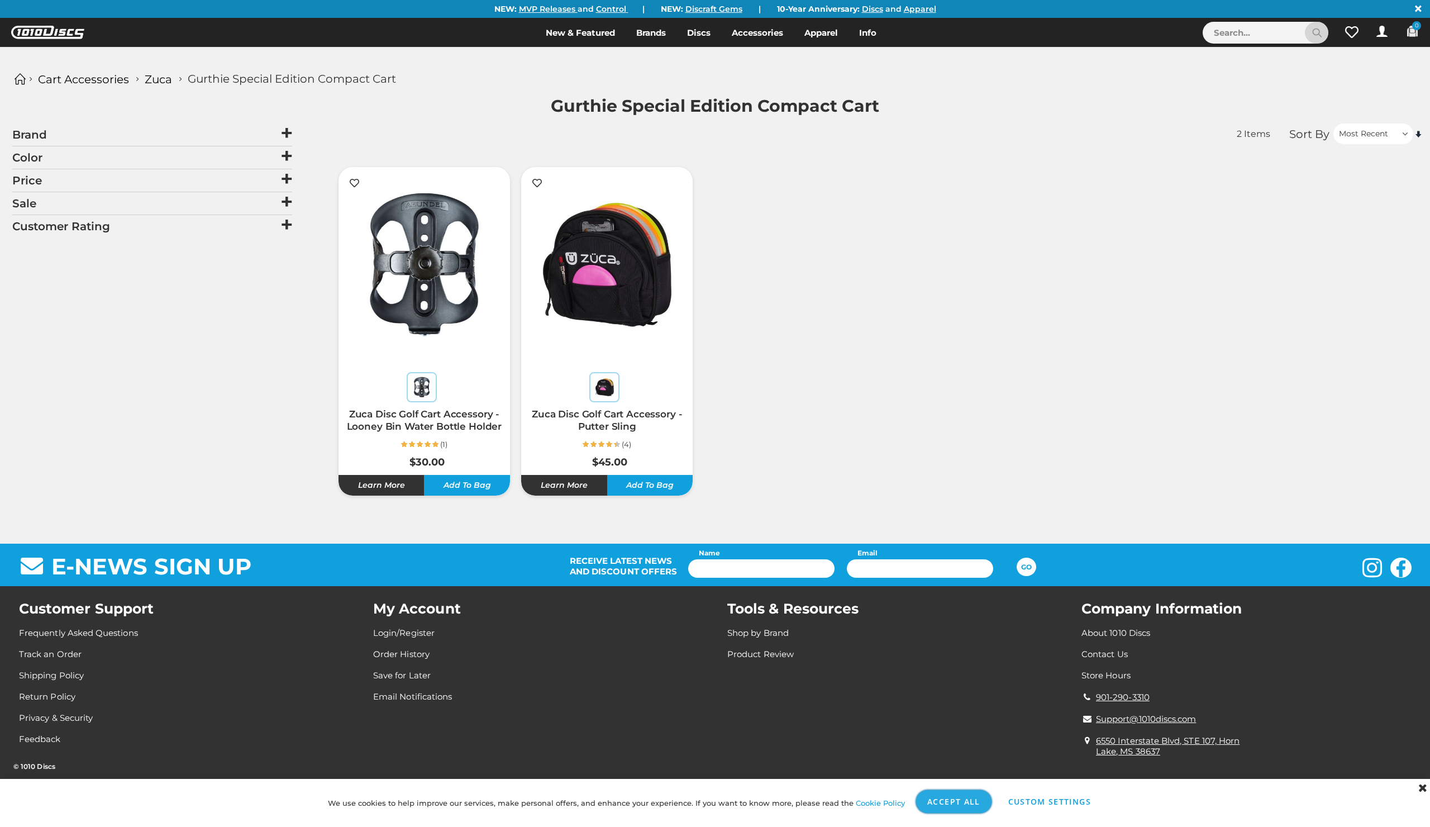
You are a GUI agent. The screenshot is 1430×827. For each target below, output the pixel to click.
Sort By (1309, 134)
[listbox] (424, 388)
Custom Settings (1049, 801)
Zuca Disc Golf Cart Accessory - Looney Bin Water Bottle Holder (424, 420)
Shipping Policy (51, 675)
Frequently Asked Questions (78, 633)
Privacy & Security (56, 717)
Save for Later (402, 675)
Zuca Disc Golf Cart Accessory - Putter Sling (607, 420)
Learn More (381, 485)
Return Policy (47, 696)
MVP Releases (548, 9)
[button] (1351, 32)
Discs (872, 9)
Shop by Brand (758, 633)
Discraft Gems (713, 9)
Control (612, 9)
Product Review (760, 654)
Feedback (40, 739)
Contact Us (1104, 654)
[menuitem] (580, 32)
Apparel (920, 9)
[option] (422, 387)
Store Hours (1106, 675)
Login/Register (404, 633)
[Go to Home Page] (18, 79)
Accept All (953, 801)
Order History (401, 654)
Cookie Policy (880, 803)
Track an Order (50, 654)
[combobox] (1265, 33)
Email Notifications (412, 696)
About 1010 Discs (1115, 633)
